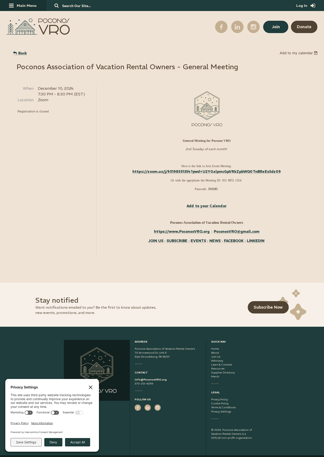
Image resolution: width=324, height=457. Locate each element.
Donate (304, 26)
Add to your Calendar (207, 206)
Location (26, 99)
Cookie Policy (220, 403)
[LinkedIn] (237, 27)
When (28, 88)
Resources (218, 368)
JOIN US (155, 241)
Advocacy (217, 360)
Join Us (215, 356)
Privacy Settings (221, 411)
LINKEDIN (255, 241)
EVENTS (198, 241)
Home (215, 348)
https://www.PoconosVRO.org (182, 231)
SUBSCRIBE (177, 241)
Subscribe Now (268, 307)
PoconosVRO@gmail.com (236, 231)
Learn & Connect (221, 364)
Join (276, 26)
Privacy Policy (219, 399)
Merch (215, 376)
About (215, 352)
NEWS (215, 241)
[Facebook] (221, 27)
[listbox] (299, 53)
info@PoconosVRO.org (151, 379)
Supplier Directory (223, 372)
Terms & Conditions (223, 407)
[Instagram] (253, 27)
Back (22, 53)
